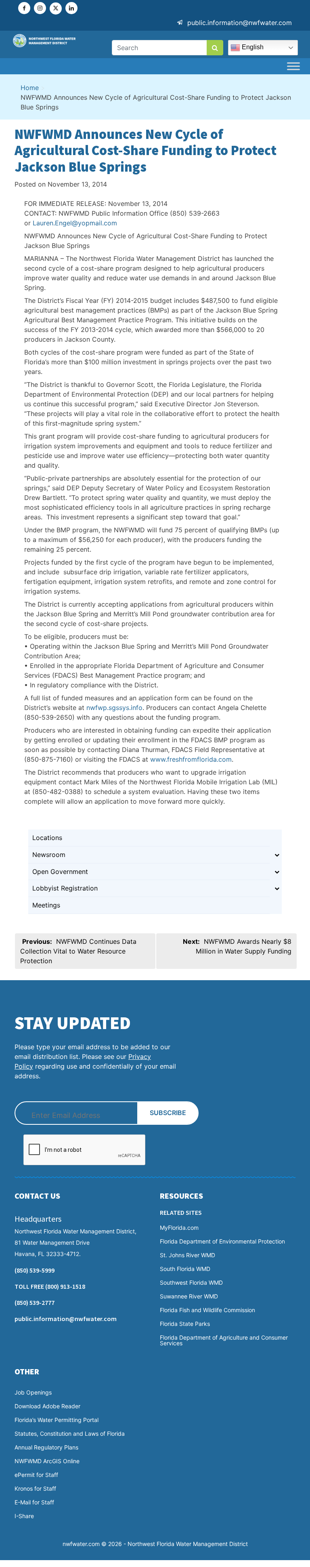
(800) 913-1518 (65, 1286)
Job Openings (33, 1392)
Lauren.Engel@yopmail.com (75, 223)
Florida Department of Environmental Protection (222, 1241)
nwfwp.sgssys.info (114, 708)
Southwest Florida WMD (191, 1283)
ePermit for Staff (36, 1475)
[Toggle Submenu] (277, 855)
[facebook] (24, 8)
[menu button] (293, 66)
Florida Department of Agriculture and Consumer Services (224, 1340)
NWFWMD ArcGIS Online (47, 1461)
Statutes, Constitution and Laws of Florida (70, 1434)
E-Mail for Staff (34, 1502)
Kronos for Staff (35, 1488)
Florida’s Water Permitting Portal (56, 1420)
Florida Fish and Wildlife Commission (207, 1310)
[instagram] (40, 8)
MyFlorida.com (179, 1228)
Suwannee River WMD (189, 1296)
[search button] (215, 47)
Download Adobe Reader (47, 1406)
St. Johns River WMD (187, 1255)
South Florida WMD (185, 1269)
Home (30, 88)
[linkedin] (71, 8)
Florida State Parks (185, 1324)
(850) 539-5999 (34, 1270)
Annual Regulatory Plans (46, 1447)
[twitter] (56, 8)
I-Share (24, 1516)
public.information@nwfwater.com (239, 23)
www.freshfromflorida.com (191, 759)
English (252, 47)
